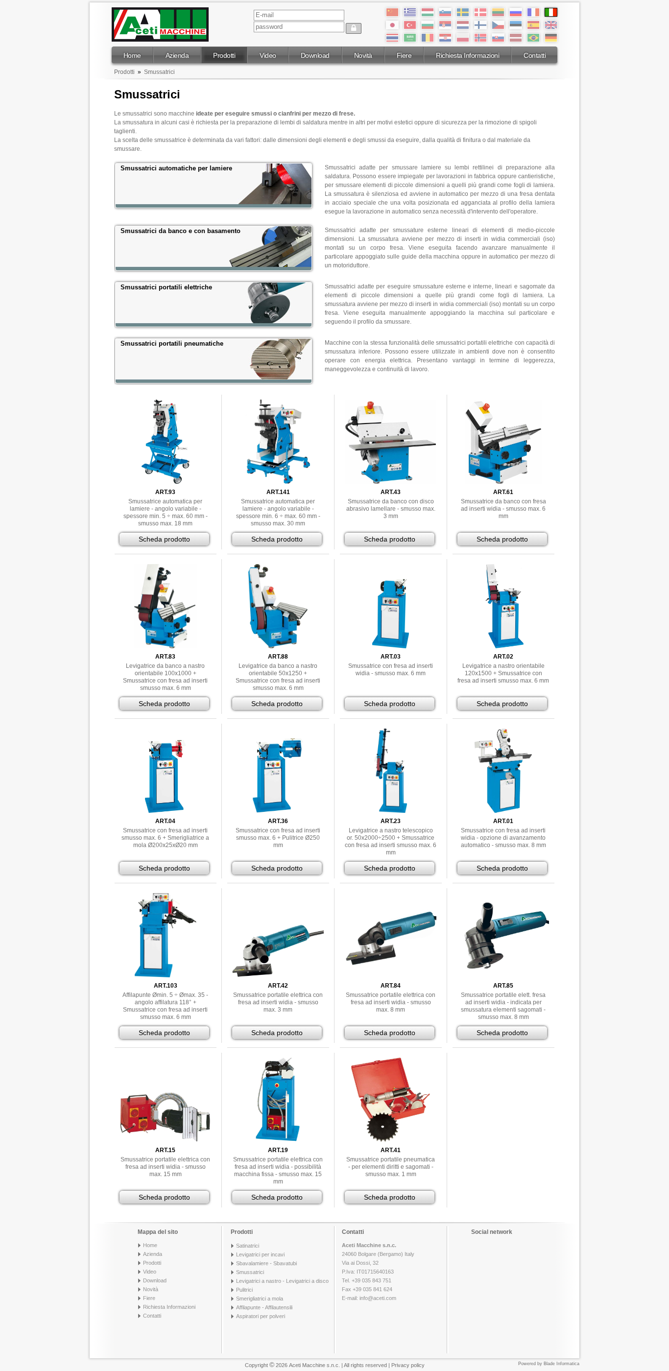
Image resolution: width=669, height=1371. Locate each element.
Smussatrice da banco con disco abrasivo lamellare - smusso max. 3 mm (390, 509)
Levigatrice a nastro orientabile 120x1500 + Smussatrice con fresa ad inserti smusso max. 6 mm (503, 673)
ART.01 (503, 821)
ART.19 (278, 1150)
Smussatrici (159, 72)
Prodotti (224, 55)
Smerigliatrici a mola (259, 1298)
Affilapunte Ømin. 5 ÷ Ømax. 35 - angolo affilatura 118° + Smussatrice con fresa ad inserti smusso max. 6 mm (165, 1006)
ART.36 (278, 821)
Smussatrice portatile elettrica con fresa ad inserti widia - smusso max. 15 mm (165, 1167)
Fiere (404, 55)
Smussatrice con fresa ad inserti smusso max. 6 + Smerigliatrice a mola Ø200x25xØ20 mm (165, 838)
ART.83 (165, 656)
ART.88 (278, 656)
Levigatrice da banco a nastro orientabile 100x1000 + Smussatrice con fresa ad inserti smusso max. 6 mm (165, 676)
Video (268, 55)
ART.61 (503, 492)
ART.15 (165, 1150)
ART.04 (165, 821)
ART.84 (391, 985)
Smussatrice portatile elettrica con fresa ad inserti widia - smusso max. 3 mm (278, 1002)
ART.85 (503, 985)
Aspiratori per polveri (260, 1316)
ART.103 (165, 985)
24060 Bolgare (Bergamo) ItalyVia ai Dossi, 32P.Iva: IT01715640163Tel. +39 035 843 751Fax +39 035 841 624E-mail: (378, 1271)
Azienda (177, 55)
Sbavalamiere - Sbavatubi (266, 1263)
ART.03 (391, 656)
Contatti (535, 55)
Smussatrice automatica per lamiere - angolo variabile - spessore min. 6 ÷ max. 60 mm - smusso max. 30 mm (278, 512)
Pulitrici (244, 1290)
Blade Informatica (561, 1363)
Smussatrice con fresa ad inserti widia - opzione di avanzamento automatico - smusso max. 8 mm (503, 838)
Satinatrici (247, 1246)
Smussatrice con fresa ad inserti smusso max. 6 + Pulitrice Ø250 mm (278, 838)
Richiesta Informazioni (467, 55)
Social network (491, 1232)
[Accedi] (353, 28)
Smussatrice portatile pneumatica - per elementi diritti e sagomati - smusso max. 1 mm (390, 1167)
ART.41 (391, 1150)
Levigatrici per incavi (260, 1254)
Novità (363, 55)
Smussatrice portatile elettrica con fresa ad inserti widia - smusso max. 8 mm (390, 1002)
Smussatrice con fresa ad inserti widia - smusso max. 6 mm (390, 669)
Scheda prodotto (164, 539)
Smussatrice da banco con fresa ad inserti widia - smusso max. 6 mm (503, 509)
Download (315, 55)
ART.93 (165, 492)
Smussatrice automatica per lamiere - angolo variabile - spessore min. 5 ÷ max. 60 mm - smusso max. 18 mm (165, 512)
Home (132, 55)
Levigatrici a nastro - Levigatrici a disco (282, 1281)
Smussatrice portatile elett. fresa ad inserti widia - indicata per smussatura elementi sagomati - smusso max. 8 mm (503, 1006)
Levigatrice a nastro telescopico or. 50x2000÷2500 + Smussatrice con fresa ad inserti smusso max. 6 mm (390, 841)
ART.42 (278, 985)
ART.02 (503, 656)
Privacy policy (408, 1365)
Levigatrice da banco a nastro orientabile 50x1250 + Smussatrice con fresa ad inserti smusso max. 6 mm (278, 676)
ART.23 (391, 821)
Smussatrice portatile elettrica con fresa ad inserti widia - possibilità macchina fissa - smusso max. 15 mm (278, 1170)
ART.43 (391, 492)
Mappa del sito (158, 1232)
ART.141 (278, 492)
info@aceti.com (377, 1298)
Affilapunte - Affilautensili (264, 1307)
